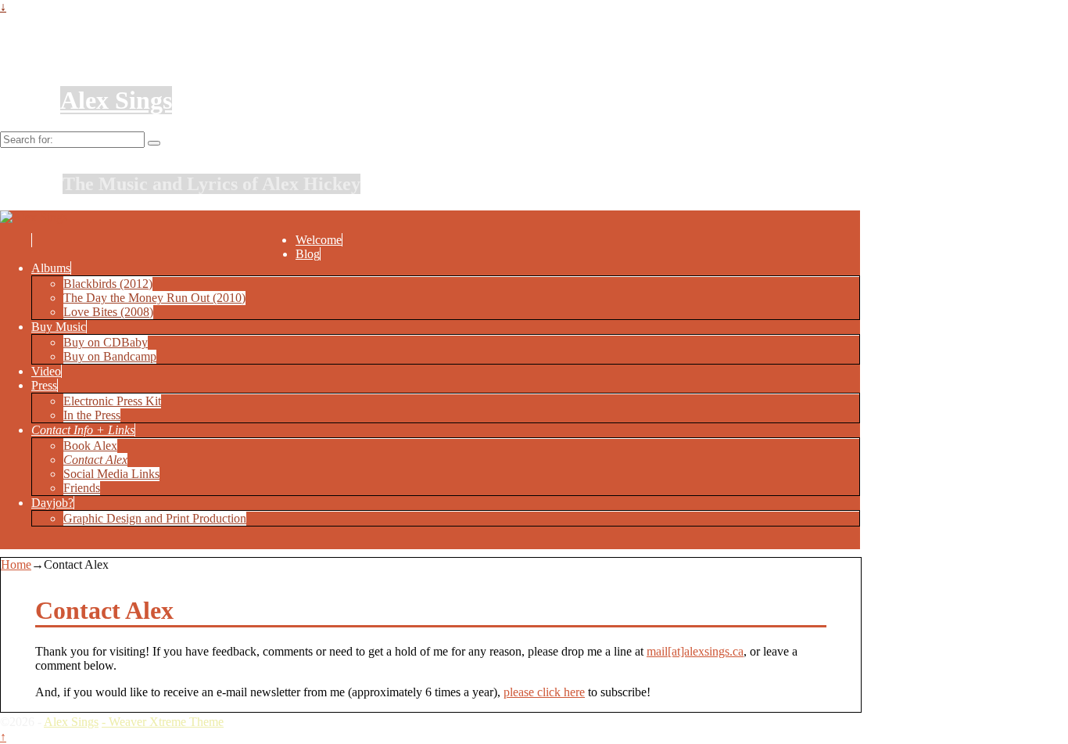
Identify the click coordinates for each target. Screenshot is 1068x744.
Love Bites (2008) (108, 311)
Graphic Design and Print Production (154, 518)
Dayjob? (52, 502)
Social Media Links (111, 473)
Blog (308, 254)
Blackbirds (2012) (107, 283)
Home (16, 564)
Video (46, 371)
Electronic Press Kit (112, 401)
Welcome (319, 239)
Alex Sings (116, 100)
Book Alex (90, 445)
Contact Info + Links (82, 430)
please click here (544, 692)
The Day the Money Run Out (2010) (154, 297)
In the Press (91, 415)
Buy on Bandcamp (109, 356)
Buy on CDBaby (105, 342)
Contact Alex (95, 459)
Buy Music (58, 326)
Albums (50, 268)
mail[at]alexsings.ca (695, 651)
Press (44, 385)
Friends (81, 487)
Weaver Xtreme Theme (166, 721)
